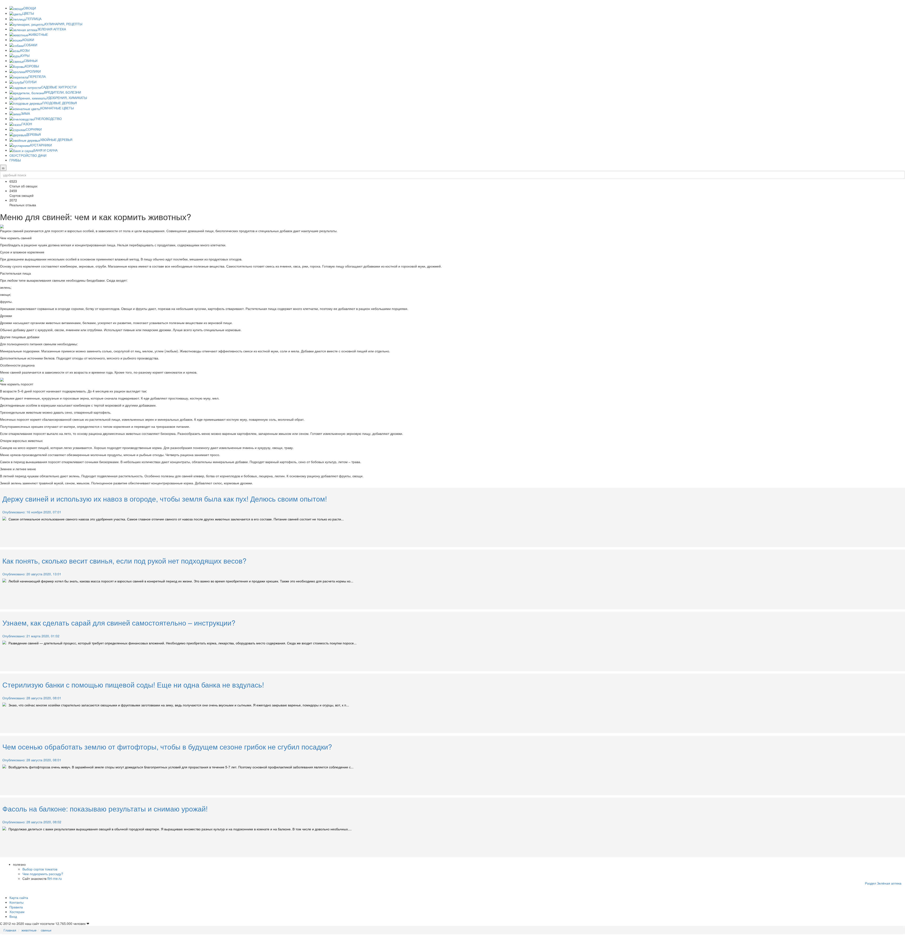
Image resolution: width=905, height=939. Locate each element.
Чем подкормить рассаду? (42, 873)
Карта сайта (18, 897)
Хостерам (17, 911)
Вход (13, 916)
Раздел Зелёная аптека (883, 883)
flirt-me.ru (54, 878)
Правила (16, 907)
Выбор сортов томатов (39, 869)
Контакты (16, 902)
